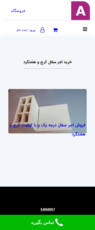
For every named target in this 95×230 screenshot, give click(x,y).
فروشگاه (18, 11)
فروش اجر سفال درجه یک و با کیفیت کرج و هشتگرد (47, 129)
